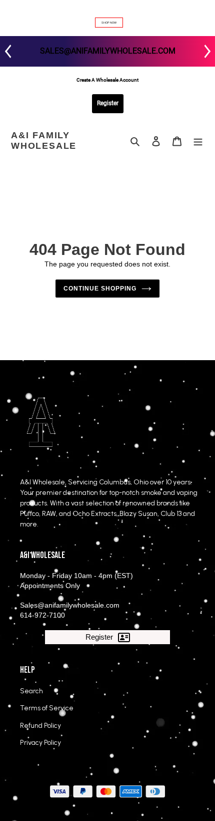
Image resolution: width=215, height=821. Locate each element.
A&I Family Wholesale (43, 140)
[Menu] (198, 141)
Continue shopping (100, 288)
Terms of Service (47, 708)
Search (31, 691)
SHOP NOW (109, 22)
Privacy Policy (40, 742)
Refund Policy (40, 725)
